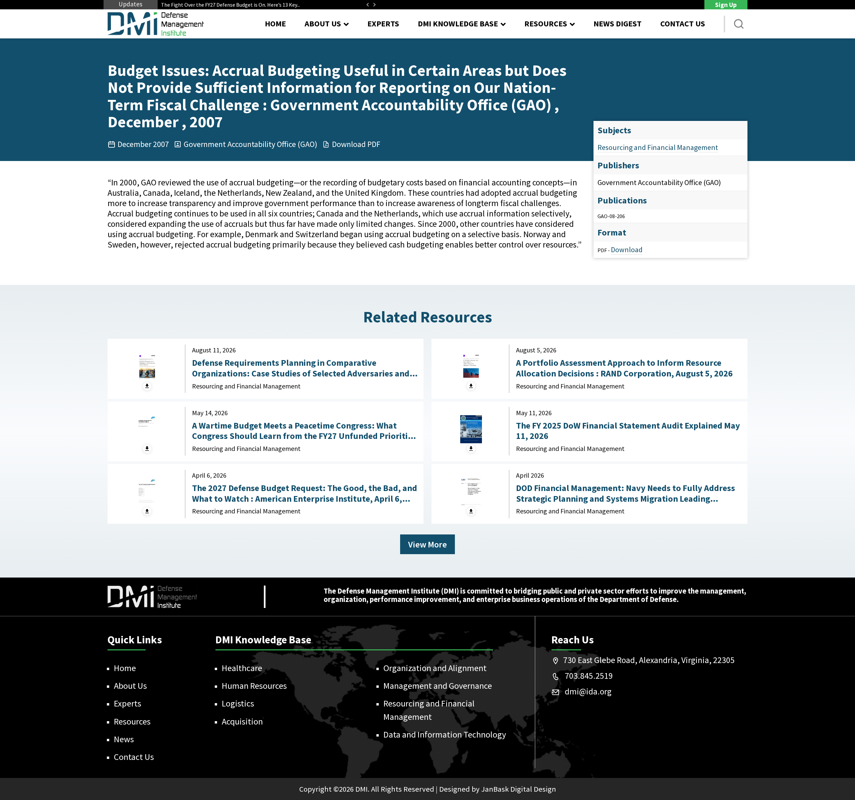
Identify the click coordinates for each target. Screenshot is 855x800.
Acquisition (242, 721)
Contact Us (682, 23)
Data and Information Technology (444, 734)
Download (627, 249)
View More (427, 544)
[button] (738, 24)
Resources (132, 721)
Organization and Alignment (435, 667)
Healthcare (242, 667)
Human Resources (254, 685)
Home (275, 23)
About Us (130, 685)
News (124, 739)
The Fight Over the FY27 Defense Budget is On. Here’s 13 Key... (230, 4)
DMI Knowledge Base (458, 23)
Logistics (238, 703)
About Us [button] (323, 23)
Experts (383, 23)
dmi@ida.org (588, 691)
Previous (367, 4)
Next (374, 4)
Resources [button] (545, 23)
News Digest (617, 23)
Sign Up (726, 5)
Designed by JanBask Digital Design (497, 789)
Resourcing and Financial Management (657, 147)
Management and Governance (437, 685)
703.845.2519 (589, 675)
